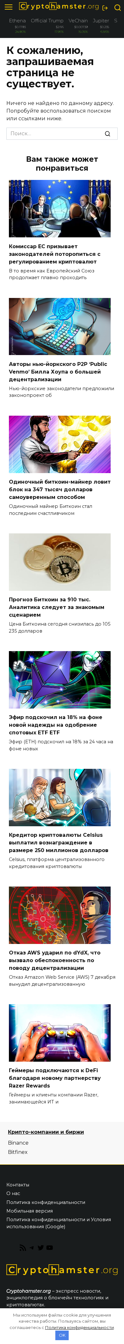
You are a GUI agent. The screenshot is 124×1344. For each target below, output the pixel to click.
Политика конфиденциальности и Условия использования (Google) (58, 1223)
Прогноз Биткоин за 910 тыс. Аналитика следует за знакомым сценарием (56, 607)
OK (62, 1335)
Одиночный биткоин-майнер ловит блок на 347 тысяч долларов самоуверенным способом (60, 489)
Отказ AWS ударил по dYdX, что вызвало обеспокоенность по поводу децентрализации (54, 960)
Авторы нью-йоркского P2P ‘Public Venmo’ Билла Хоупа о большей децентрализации (58, 371)
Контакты (17, 1185)
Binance (18, 1143)
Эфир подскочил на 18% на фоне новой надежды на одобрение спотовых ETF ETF (55, 725)
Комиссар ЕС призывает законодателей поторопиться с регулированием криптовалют (54, 253)
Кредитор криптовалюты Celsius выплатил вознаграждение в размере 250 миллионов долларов (58, 842)
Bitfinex (18, 1152)
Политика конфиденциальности (45, 1202)
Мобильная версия (29, 1211)
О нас (13, 1193)
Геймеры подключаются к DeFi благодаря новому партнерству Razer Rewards (55, 1078)
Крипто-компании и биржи (46, 1132)
